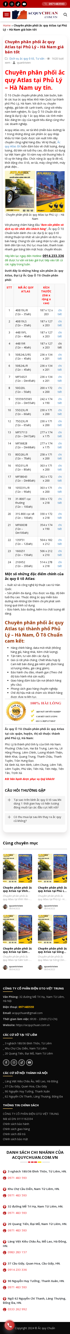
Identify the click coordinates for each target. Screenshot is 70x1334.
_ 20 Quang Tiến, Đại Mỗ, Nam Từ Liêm (28, 1053)
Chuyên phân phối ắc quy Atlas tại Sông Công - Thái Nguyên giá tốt (52, 950)
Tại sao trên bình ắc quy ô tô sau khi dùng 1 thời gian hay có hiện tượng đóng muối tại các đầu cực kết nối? (37, 803)
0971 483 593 (17, 1178)
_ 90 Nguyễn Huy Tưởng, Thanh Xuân (26, 1091)
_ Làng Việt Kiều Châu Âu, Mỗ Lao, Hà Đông (30, 1081)
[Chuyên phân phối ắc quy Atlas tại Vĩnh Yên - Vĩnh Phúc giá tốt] (17, 868)
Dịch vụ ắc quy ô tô (21, 58)
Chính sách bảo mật (15, 1139)
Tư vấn (40, 58)
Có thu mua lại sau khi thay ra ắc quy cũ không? (37, 819)
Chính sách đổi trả (14, 1134)
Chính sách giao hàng (16, 1129)
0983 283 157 (17, 1252)
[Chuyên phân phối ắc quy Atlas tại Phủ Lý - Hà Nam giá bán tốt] (52, 868)
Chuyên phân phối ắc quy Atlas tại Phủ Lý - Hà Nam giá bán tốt (52, 889)
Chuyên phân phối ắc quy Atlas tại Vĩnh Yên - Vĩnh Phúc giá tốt (17, 889)
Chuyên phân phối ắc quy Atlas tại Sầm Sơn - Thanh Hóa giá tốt (17, 950)
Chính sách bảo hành (16, 1124)
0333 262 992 (17, 1309)
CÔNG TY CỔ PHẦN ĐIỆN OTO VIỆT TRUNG (31, 1114)
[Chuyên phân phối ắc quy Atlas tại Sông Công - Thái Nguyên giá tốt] (52, 929)
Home (7, 25)
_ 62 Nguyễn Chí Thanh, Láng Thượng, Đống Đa (33, 1096)
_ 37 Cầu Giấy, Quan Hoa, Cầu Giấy (25, 1086)
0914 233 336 (17, 1270)
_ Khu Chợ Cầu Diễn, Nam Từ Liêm (25, 1048)
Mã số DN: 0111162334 (18, 1119)
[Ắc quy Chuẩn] (35, 14)
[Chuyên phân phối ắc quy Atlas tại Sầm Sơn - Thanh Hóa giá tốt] (17, 929)
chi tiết (60, 312)
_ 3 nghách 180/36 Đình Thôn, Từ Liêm (27, 1043)
